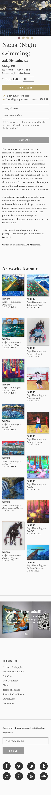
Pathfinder (6, 305)
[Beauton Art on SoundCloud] (44, 776)
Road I (30, 487)
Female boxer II (33, 398)
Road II (30, 531)
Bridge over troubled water (13, 508)
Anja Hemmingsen (15, 60)
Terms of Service (11, 689)
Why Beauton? (10, 680)
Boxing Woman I (34, 442)
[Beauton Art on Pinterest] (31, 766)
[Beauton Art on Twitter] (19, 766)
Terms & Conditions (13, 694)
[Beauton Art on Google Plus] (19, 776)
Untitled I (6, 427)
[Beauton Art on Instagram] (7, 776)
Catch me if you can (10, 558)
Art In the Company (13, 671)
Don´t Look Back (34, 354)
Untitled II (6, 464)
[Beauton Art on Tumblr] (44, 766)
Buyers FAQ (9, 698)
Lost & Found (8, 390)
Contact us (8, 703)
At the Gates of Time (10, 345)
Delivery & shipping (13, 667)
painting (6, 299)
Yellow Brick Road (34, 305)
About (6, 685)
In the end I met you (35, 568)
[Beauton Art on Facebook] (7, 766)
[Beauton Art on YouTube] (31, 776)
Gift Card (7, 676)
